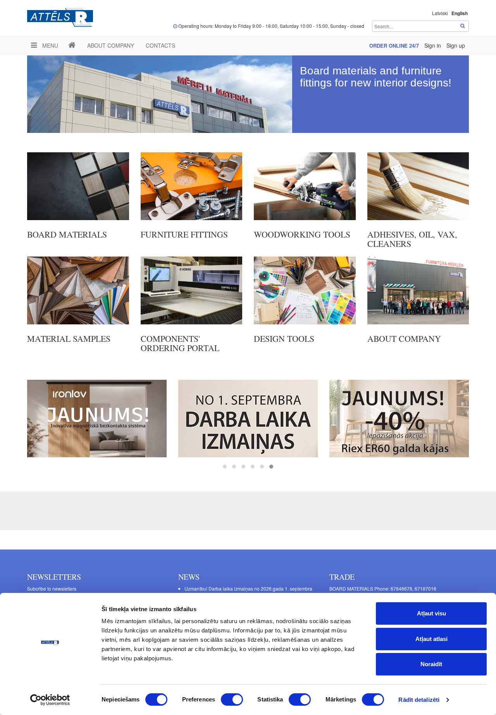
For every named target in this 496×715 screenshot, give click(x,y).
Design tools (284, 338)
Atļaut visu (431, 613)
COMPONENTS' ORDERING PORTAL (180, 343)
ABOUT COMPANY (110, 45)
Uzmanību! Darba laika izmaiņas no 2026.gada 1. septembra (248, 588)
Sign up (455, 45)
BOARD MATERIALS (67, 234)
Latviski (440, 13)
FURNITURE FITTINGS (184, 234)
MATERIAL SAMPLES (68, 338)
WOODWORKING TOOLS (302, 234)
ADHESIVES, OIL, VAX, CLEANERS (412, 239)
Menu (49, 45)
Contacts (160, 45)
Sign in (433, 45)
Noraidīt (431, 664)
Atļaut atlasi (431, 639)
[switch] (232, 699)
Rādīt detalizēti (418, 699)
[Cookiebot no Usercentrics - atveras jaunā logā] (50, 700)
